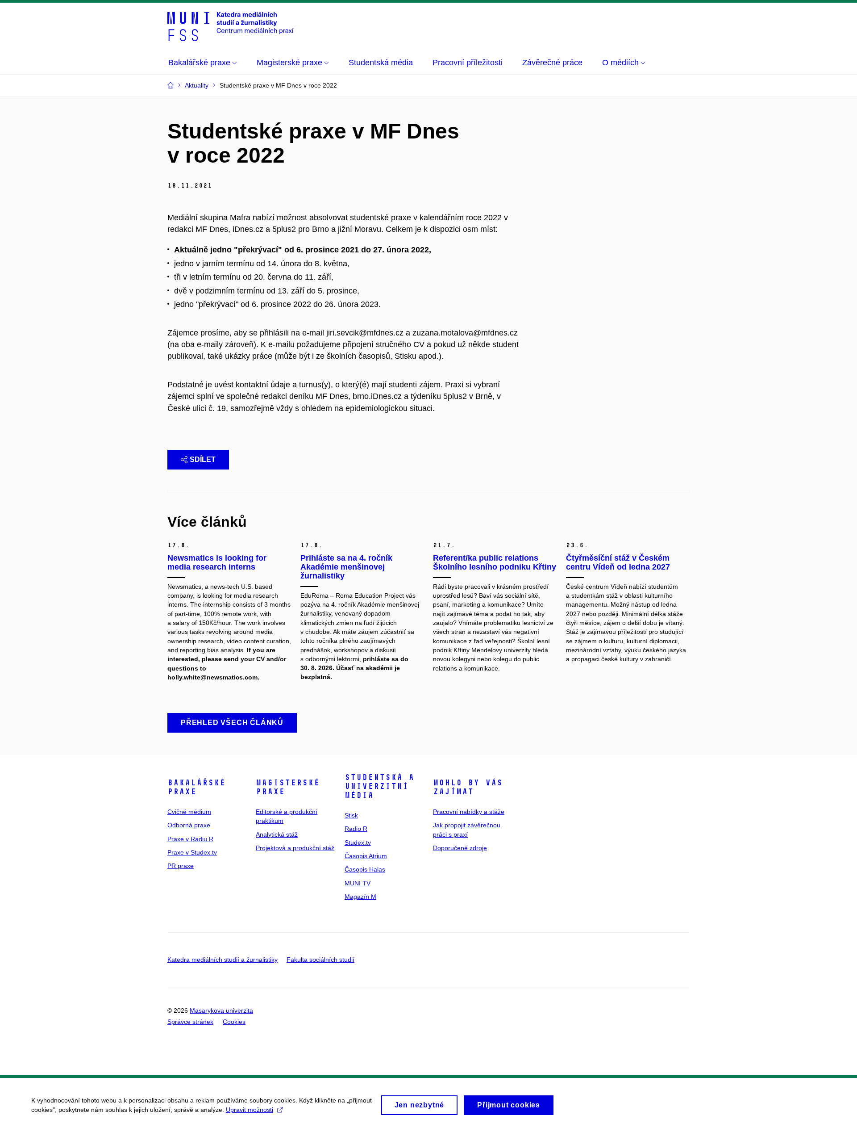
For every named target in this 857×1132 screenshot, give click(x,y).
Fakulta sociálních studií (320, 959)
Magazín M (360, 896)
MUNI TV (357, 883)
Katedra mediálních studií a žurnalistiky (222, 959)
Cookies (234, 1021)
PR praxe (180, 865)
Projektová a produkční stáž (295, 847)
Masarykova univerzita (221, 1010)
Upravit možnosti (249, 1109)
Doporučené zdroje (460, 847)
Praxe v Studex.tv (192, 852)
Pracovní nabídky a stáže (468, 811)
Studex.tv (358, 842)
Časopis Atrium (366, 855)
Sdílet (203, 459)
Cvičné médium (189, 811)
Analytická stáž (277, 834)
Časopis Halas (365, 869)
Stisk (351, 815)
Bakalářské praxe (196, 787)
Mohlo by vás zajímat (468, 787)
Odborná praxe (188, 825)
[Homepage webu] (230, 26)
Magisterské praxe (288, 787)
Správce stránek (190, 1021)
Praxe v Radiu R (190, 839)
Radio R (356, 828)
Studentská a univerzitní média (379, 786)
